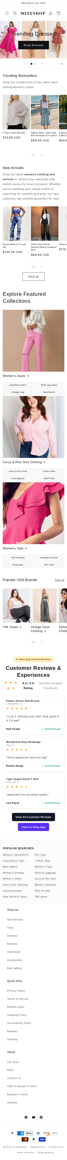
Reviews (12, 1031)
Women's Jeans (14, 376)
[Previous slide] (25, 64)
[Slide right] (41, 155)
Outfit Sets (49, 478)
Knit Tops (49, 565)
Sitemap (12, 1039)
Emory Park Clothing (15, 884)
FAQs (10, 1069)
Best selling (14, 968)
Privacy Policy (16, 990)
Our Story (13, 1061)
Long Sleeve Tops (13, 860)
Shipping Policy (17, 1014)
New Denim (49, 392)
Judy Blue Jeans (17, 385)
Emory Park (49, 471)
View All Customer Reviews (33, 816)
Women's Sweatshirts (16, 854)
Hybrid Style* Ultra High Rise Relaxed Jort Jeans (44, 134)
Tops (10, 927)
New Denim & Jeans (15, 896)
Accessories (14, 960)
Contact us (14, 1077)
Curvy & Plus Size (18, 471)
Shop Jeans (33, 48)
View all (33, 276)
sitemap (12, 1102)
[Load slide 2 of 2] (36, 64)
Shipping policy (46, 1152)
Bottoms (12, 943)
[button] (7, 13)
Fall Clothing (17, 557)
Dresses (12, 935)
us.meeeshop (20, 1147)
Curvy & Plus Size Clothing (22, 462)
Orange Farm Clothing (40, 629)
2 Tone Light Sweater (14, 133)
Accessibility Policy (19, 1022)
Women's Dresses (13, 872)
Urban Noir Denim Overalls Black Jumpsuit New (44, 247)
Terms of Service (18, 998)
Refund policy (16, 1006)
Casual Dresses (12, 890)
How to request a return (22, 1086)
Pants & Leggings (45, 872)
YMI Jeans (10, 627)
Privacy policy (56, 1147)
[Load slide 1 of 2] (31, 64)
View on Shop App (33, 826)
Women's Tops (13, 548)
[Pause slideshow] (63, 64)
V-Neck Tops (42, 860)
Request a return (17, 1094)
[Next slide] (42, 64)
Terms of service (25, 1152)
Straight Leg (17, 392)
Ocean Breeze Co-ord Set (14, 245)
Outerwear (18, 565)
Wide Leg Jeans (49, 385)
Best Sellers (10, 866)
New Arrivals (42, 890)
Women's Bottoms (45, 884)
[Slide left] (26, 155)
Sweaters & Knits (49, 557)
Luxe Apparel (18, 478)
